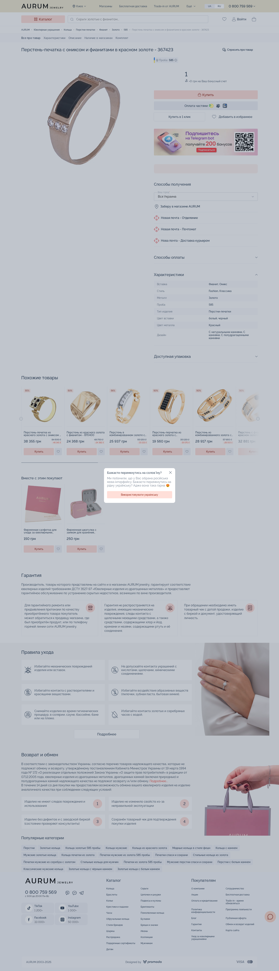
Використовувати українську (139, 494)
